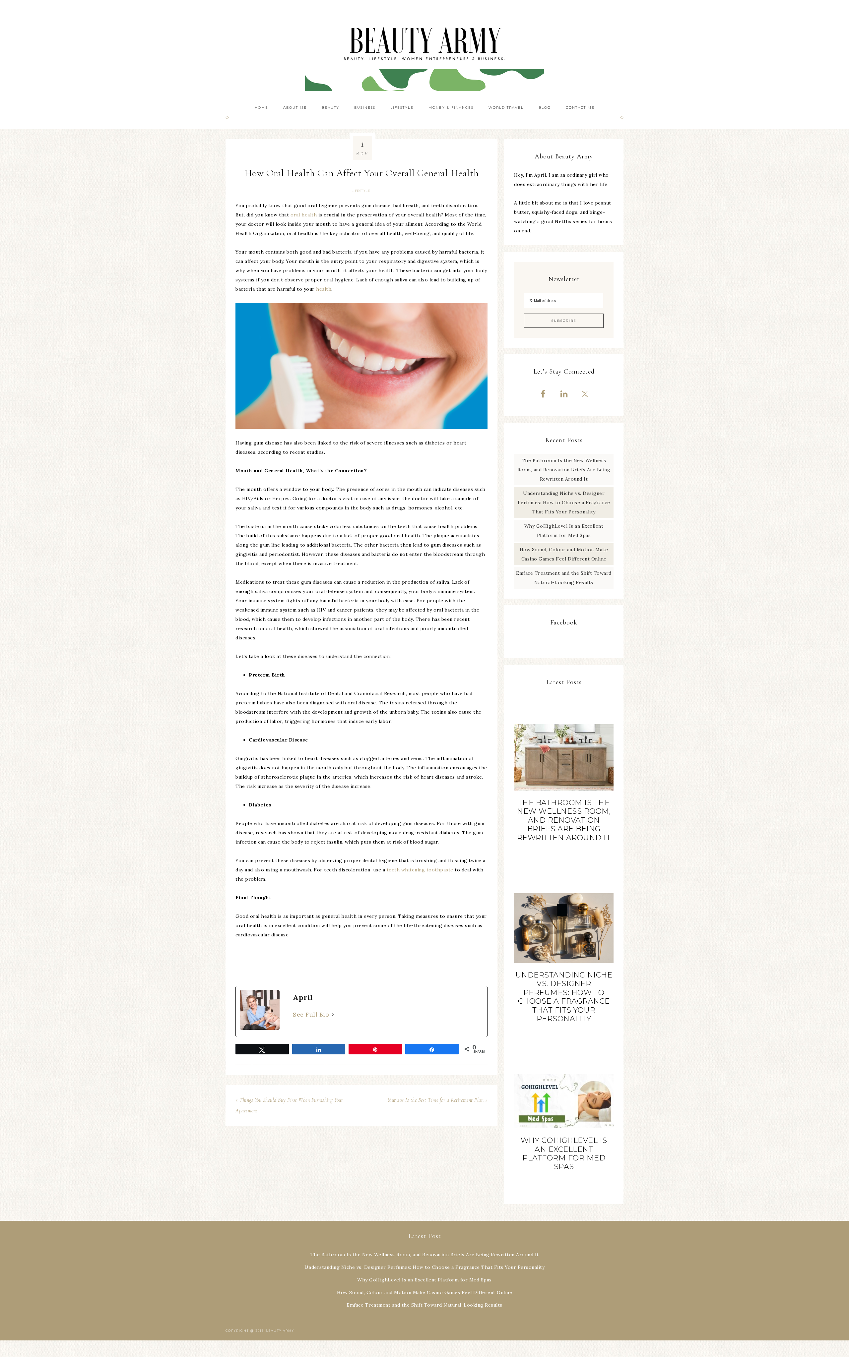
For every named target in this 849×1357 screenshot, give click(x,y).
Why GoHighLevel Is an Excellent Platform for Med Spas (564, 1153)
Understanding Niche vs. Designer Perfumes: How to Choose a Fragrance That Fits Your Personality (564, 502)
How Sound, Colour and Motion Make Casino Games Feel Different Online (424, 1292)
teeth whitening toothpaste (420, 870)
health (323, 289)
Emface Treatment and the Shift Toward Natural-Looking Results (424, 1305)
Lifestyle (361, 191)
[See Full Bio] (333, 1015)
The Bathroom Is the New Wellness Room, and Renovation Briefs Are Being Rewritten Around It (564, 469)
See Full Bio (311, 1014)
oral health (304, 215)
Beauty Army (424, 49)
